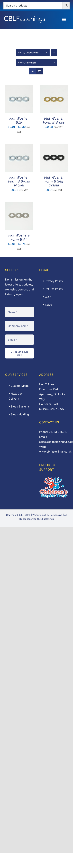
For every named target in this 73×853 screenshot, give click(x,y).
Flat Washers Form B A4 (19, 237)
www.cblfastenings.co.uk (55, 451)
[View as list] (39, 71)
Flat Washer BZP (19, 120)
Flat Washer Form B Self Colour (54, 181)
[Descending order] (54, 52)
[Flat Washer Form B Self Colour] (54, 146)
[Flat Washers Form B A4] (19, 204)
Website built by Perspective (47, 515)
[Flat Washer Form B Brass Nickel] (19, 146)
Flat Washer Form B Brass (54, 120)
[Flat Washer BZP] (19, 87)
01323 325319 (58, 432)
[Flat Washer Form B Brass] (54, 87)
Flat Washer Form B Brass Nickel (19, 181)
